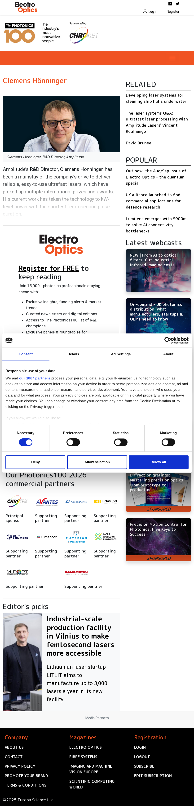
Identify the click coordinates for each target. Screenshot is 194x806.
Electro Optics (85, 747)
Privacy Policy (20, 766)
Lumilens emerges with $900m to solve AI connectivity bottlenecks (156, 224)
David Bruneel (139, 143)
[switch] (73, 442)
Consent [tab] (26, 354)
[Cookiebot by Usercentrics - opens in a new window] (168, 340)
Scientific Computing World (92, 784)
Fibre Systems (83, 756)
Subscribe (144, 766)
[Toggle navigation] (172, 58)
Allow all (159, 462)
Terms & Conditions (25, 785)
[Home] (54, 7)
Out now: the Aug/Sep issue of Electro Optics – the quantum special (156, 177)
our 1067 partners (34, 378)
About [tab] (168, 354)
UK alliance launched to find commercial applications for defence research (153, 200)
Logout (142, 756)
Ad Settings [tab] (121, 354)
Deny (35, 462)
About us (14, 747)
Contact (14, 756)
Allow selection (97, 462)
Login (140, 747)
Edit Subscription (153, 775)
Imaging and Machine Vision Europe (90, 769)
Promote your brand (26, 775)
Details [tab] (73, 354)
